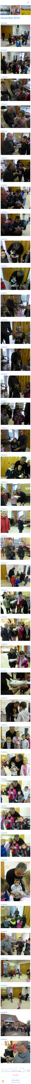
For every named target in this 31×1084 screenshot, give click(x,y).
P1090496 (4, 23)
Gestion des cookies (15, 1082)
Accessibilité (15, 1074)
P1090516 (4, 536)
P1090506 (4, 266)
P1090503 (4, 212)
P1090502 (4, 185)
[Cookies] (3, 1081)
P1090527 (4, 806)
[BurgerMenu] (28, 2)
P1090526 (4, 779)
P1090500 (4, 131)
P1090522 (4, 698)
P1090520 (4, 644)
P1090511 (4, 401)
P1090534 (4, 985)
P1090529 (4, 860)
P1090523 (4, 725)
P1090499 (4, 104)
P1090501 (4, 158)
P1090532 (4, 931)
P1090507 (4, 293)
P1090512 (4, 428)
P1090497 (4, 50)
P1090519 (4, 617)
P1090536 (4, 1039)
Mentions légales (15, 1080)
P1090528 (4, 833)
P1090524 (4, 752)
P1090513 (4, 455)
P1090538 (4, 1012)
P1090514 (4, 482)
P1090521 (4, 671)
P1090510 (4, 374)
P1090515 (4, 509)
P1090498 (4, 77)
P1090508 (4, 320)
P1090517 (4, 563)
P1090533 (4, 958)
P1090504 (4, 239)
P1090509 (4, 347)
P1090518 (4, 590)
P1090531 (4, 904)
